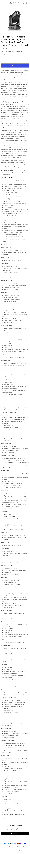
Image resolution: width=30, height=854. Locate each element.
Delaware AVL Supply (14, 846)
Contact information (14, 847)
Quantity (3, 54)
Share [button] (4, 818)
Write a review (15, 833)
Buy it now (15, 66)
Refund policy (22, 847)
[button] (3, 2)
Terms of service (12, 850)
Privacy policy (20, 850)
